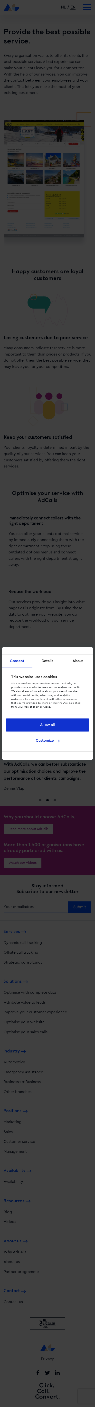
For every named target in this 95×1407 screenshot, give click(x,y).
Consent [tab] (17, 661)
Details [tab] (48, 661)
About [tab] (78, 661)
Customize (45, 741)
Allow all (47, 725)
